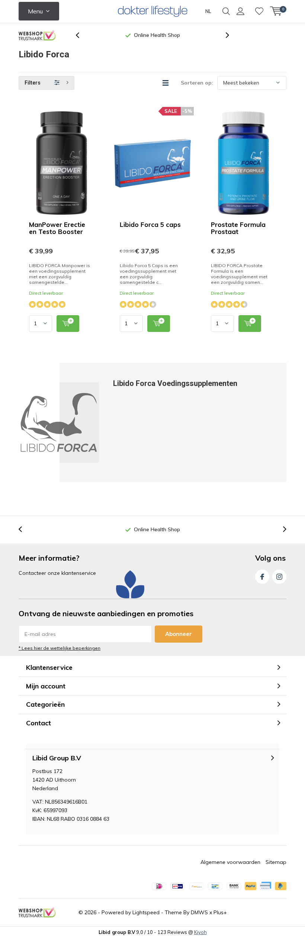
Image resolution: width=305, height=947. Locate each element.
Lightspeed (146, 912)
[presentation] (81, 35)
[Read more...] (153, 11)
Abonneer (178, 633)
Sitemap (276, 862)
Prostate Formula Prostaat (238, 228)
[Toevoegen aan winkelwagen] (68, 323)
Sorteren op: (197, 82)
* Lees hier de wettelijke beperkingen (59, 648)
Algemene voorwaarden (230, 862)
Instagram (279, 577)
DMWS (199, 912)
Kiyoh (200, 932)
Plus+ (220, 912)
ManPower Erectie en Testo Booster (57, 228)
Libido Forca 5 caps (150, 224)
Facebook (262, 577)
